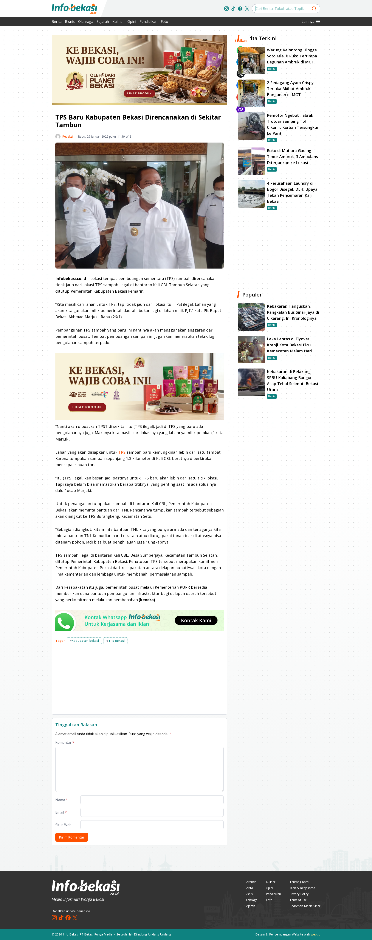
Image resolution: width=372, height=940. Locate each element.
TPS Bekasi (115, 641)
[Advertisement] (29, 98)
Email (61, 812)
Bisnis (70, 21)
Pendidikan (148, 21)
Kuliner (118, 21)
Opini (131, 21)
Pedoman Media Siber (305, 906)
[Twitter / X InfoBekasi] (247, 8)
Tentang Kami (299, 882)
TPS (122, 452)
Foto (164, 21)
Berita (57, 21)
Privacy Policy (299, 894)
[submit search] (314, 8)
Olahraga (85, 21)
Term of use (298, 900)
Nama (61, 799)
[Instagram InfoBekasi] (226, 8)
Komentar (64, 742)
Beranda (250, 882)
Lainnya (308, 21)
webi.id (315, 934)
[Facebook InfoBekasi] (240, 8)
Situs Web (63, 824)
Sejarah (103, 21)
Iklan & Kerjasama (302, 888)
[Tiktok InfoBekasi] (233, 8)
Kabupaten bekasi (84, 641)
